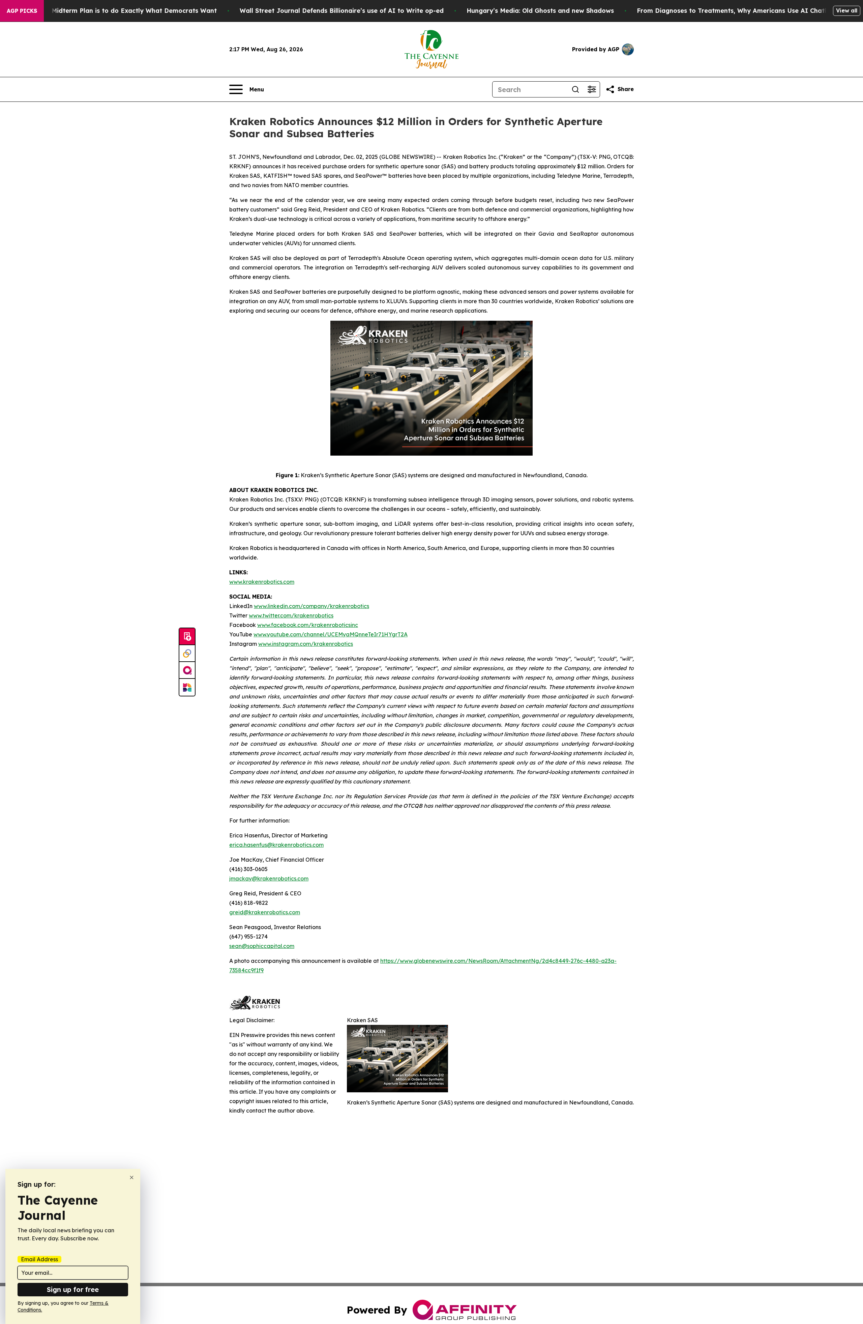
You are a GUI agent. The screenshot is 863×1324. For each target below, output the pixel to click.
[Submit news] (187, 636)
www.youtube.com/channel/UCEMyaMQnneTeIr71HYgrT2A (331, 634)
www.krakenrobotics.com (261, 581)
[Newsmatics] (187, 687)
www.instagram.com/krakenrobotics (305, 643)
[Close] (131, 1177)
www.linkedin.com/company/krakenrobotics (311, 606)
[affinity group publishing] (187, 670)
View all (846, 10)
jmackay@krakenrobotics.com (268, 878)
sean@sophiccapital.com (261, 946)
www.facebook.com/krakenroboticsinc (307, 625)
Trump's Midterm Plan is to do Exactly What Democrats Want (121, 11)
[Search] (575, 89)
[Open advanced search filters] (592, 89)
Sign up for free (73, 1289)
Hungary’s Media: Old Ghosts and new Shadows (540, 11)
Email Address (39, 1259)
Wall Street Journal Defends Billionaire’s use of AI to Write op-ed (342, 11)
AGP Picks (22, 10)
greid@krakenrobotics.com (264, 912)
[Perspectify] (187, 653)
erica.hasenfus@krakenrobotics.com (276, 844)
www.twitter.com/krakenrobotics (291, 615)
